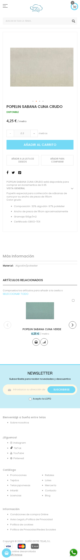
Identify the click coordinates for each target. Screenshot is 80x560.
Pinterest (18, 458)
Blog (47, 495)
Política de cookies (21, 524)
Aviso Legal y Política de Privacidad (31, 519)
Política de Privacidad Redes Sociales (33, 529)
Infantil (14, 490)
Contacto (50, 490)
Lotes (48, 480)
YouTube (18, 453)
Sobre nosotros (19, 422)
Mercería (50, 485)
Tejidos (14, 480)
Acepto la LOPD (42, 398)
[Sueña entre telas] (36, 9)
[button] (33, 101)
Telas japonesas (20, 485)
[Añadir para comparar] (44, 342)
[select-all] (15, 294)
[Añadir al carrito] (36, 342)
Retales (49, 475)
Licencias (15, 495)
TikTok (17, 448)
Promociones (18, 475)
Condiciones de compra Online (29, 514)
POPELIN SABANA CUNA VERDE (42, 329)
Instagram (19, 443)
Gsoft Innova (15, 554)
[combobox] (40, 21)
